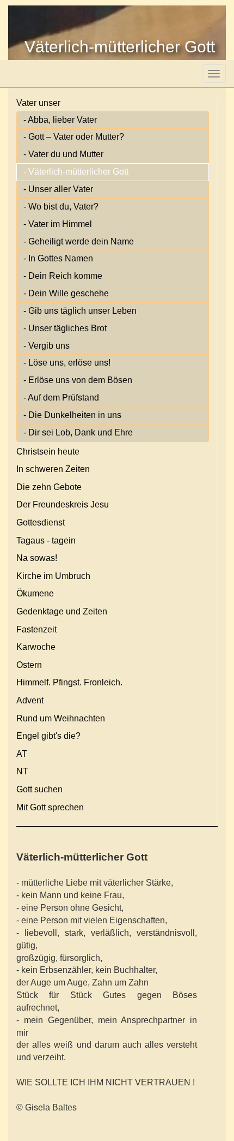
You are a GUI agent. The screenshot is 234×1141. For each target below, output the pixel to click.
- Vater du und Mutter (63, 154)
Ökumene (35, 593)
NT (22, 771)
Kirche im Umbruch (53, 576)
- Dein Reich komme (62, 275)
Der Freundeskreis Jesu (62, 504)
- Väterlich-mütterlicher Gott (75, 171)
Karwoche (36, 647)
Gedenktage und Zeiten (61, 611)
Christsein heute (47, 451)
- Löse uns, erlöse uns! (66, 362)
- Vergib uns (46, 345)
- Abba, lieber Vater (60, 119)
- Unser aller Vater (58, 189)
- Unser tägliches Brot (65, 328)
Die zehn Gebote (49, 487)
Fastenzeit (36, 629)
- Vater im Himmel (57, 224)
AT (21, 753)
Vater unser (38, 102)
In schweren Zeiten (53, 469)
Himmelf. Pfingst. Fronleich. (69, 682)
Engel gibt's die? (48, 735)
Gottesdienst (40, 522)
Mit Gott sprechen (50, 807)
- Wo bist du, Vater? (60, 206)
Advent (30, 700)
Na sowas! (36, 558)
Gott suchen (39, 789)
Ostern (29, 665)
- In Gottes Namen (58, 258)
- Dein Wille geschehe (66, 293)
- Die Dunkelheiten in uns (72, 415)
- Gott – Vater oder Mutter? (73, 136)
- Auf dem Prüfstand (61, 397)
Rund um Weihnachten (60, 718)
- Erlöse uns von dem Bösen (77, 380)
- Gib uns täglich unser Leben (80, 310)
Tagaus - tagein (46, 540)
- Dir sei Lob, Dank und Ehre (78, 432)
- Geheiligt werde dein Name (78, 241)
